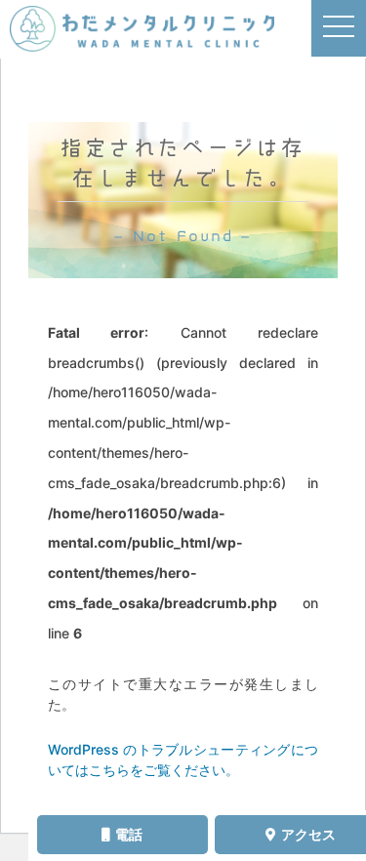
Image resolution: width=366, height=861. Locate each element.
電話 (128, 834)
